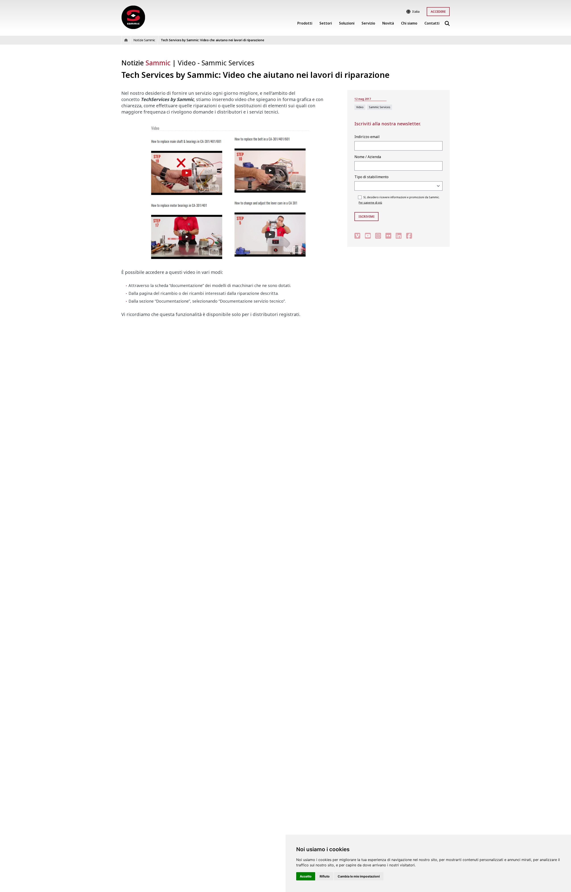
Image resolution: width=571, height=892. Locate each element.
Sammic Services (227, 62)
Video (188, 62)
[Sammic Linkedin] (398, 235)
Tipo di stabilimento (371, 176)
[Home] (133, 17)
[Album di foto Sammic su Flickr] (388, 235)
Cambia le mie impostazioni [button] (359, 876)
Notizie (145, 62)
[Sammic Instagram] (378, 235)
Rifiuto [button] (325, 876)
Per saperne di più (370, 202)
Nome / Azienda (367, 156)
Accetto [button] (306, 876)
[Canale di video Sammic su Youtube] (368, 235)
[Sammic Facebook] (409, 235)
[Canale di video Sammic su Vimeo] (357, 235)
